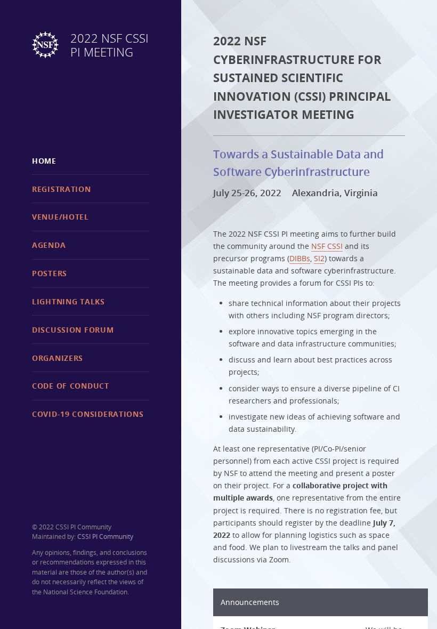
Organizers (57, 358)
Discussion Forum (73, 330)
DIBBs (299, 258)
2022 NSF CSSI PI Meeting (109, 45)
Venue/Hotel (60, 217)
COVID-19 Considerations (88, 414)
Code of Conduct (70, 386)
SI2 (319, 258)
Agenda (49, 245)
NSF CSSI (327, 246)
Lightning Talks (68, 301)
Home (44, 161)
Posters (49, 273)
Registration (61, 189)
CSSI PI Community (105, 537)
